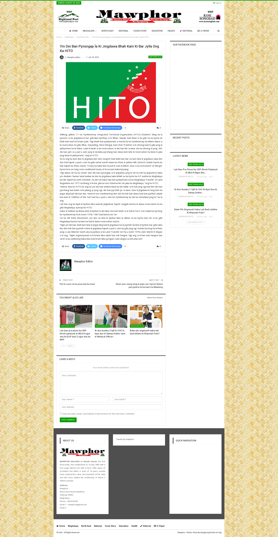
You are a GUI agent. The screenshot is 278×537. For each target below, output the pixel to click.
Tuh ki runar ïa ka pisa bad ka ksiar (77, 284)
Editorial (187, 31)
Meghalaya (88, 31)
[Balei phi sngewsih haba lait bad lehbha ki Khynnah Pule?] (146, 316)
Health (171, 31)
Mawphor (181, 532)
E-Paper (205, 31)
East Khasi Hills (155, 57)
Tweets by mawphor (125, 439)
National (123, 31)
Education (157, 31)
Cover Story (140, 31)
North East (107, 31)
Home (75, 31)
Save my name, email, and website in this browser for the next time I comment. (98, 413)
